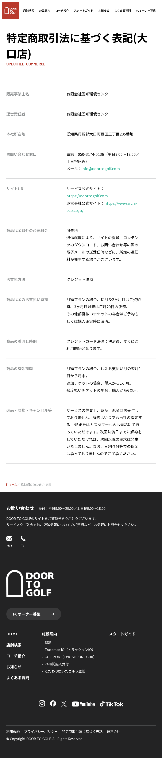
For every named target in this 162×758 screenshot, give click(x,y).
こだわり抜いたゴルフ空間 (65, 671)
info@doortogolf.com (101, 168)
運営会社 (113, 731)
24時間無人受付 (57, 663)
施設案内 (44, 10)
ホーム (13, 484)
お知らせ (103, 10)
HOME (12, 633)
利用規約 (13, 731)
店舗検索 (28, 10)
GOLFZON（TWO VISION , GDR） (70, 656)
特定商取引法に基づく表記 (82, 731)
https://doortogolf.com (87, 195)
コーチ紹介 (62, 10)
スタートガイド (83, 10)
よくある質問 (122, 10)
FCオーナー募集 (146, 10)
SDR (48, 642)
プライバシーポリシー (41, 731)
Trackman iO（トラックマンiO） (70, 649)
